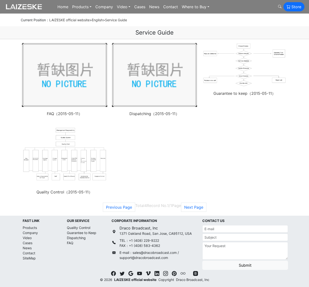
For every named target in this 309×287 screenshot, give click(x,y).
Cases (139, 6)
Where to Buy (194, 6)
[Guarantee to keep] (244, 65)
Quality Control (78, 228)
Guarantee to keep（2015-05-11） (244, 93)
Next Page (193, 207)
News (154, 6)
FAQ (70, 243)
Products (80, 6)
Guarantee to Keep (81, 233)
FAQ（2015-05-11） (64, 113)
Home (62, 6)
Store (296, 6)
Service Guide (116, 20)
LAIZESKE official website (69, 20)
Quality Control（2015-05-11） (64, 192)
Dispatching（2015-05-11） (154, 113)
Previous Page (119, 207)
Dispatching (76, 238)
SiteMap (29, 258)
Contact (170, 6)
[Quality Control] (64, 154)
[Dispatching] (154, 75)
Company (104, 6)
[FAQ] (64, 75)
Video (122, 6)
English (97, 20)
